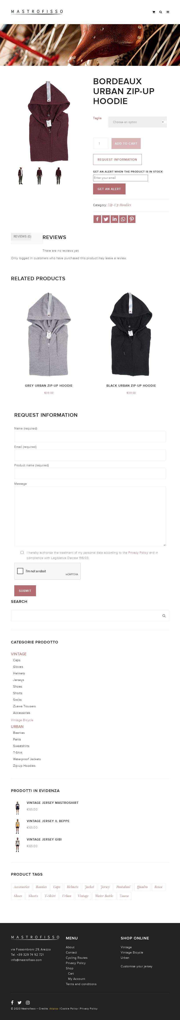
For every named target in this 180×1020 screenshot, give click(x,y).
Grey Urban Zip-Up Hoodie (49, 386)
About (70, 947)
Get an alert (109, 189)
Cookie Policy (69, 1008)
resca (158, 887)
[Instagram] (28, 1002)
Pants (17, 739)
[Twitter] (106, 219)
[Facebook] (97, 219)
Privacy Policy (138, 553)
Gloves (18, 667)
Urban (17, 727)
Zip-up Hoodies (119, 205)
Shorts (17, 693)
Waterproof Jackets (27, 759)
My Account (76, 979)
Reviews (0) (22, 236)
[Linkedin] (114, 219)
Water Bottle (104, 896)
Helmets (19, 673)
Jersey (105, 887)
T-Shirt (17, 752)
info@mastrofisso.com (26, 960)
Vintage (19, 654)
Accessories (21, 713)
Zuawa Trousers (24, 706)
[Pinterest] (131, 219)
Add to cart (126, 143)
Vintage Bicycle (22, 720)
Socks (17, 700)
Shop (69, 968)
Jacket (89, 887)
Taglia (97, 118)
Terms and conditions (81, 984)
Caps (16, 660)
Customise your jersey (137, 966)
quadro (142, 887)
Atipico (53, 1008)
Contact (71, 952)
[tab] (21, 237)
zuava (124, 896)
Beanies (19, 733)
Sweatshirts (21, 746)
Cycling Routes (76, 958)
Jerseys (18, 680)
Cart (71, 973)
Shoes (17, 686)
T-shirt (50, 896)
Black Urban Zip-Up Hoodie (131, 386)
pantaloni (123, 887)
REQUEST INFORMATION (117, 160)
